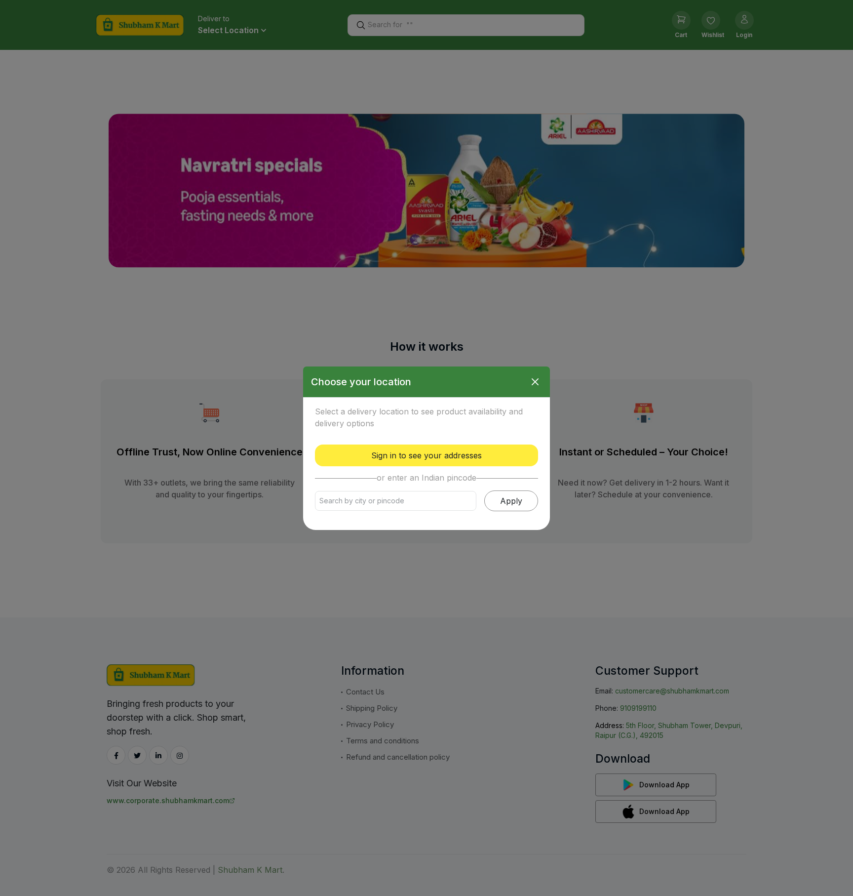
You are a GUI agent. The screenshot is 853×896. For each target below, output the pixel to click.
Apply (511, 501)
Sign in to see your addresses (426, 455)
